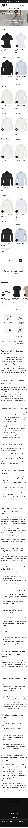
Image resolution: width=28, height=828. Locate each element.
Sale (18, 8)
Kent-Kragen (6, 453)
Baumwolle (5, 417)
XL (9, 83)
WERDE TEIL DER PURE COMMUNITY (13, 821)
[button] (2, 46)
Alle (4, 281)
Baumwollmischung (8, 428)
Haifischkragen (7, 457)
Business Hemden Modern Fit (10, 492)
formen (20, 480)
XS (1, 54)
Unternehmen (13, 813)
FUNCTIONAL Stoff (8, 421)
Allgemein (13, 817)
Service (13, 809)
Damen (14, 8)
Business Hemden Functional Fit (11, 496)
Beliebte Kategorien (13, 806)
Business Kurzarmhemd (11, 684)
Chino (9, 688)
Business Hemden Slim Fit (9, 487)
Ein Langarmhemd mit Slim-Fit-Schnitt (12, 703)
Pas (17, 480)
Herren (10, 8)
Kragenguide (16, 463)
